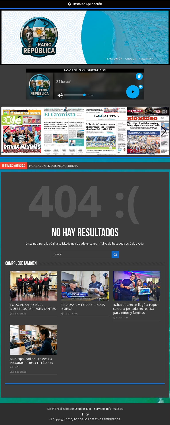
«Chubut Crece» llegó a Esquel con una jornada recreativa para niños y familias (135, 309)
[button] (164, 131)
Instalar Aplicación (87, 4)
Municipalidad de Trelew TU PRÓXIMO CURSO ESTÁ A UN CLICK (31, 363)
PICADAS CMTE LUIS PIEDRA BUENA (53, 165)
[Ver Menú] (5, 20)
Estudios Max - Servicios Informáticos (99, 408)
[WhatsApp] (87, 414)
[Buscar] (115, 254)
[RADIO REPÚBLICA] (85, 37)
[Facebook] (82, 414)
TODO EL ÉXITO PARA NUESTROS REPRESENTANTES (33, 307)
